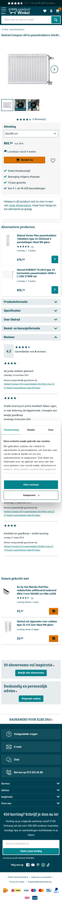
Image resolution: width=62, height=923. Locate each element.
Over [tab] (51, 429)
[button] (53, 161)
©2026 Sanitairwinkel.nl (18, 877)
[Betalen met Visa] (25, 890)
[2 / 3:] (20, 105)
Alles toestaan (31, 484)
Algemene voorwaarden (41, 877)
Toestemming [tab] (11, 429)
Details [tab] (31, 429)
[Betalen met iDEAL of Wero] (16, 890)
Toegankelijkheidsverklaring (40, 881)
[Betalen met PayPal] (56, 890)
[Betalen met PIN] (48, 890)
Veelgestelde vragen (26, 734)
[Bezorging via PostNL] (5, 890)
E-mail (17, 747)
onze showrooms (20, 205)
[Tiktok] (48, 865)
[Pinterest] (38, 865)
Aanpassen (29, 495)
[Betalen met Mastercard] (41, 890)
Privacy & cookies (17, 881)
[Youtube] (33, 865)
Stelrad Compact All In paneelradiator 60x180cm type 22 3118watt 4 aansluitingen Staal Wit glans (29, 385)
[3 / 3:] (34, 105)
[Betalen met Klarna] (27, 898)
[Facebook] (28, 865)
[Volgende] (54, 69)
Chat (16, 760)
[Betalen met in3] (34, 898)
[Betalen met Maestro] (33, 890)
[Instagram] (43, 865)
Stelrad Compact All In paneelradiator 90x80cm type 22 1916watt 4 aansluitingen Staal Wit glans (28, 548)
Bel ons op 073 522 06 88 (28, 772)
